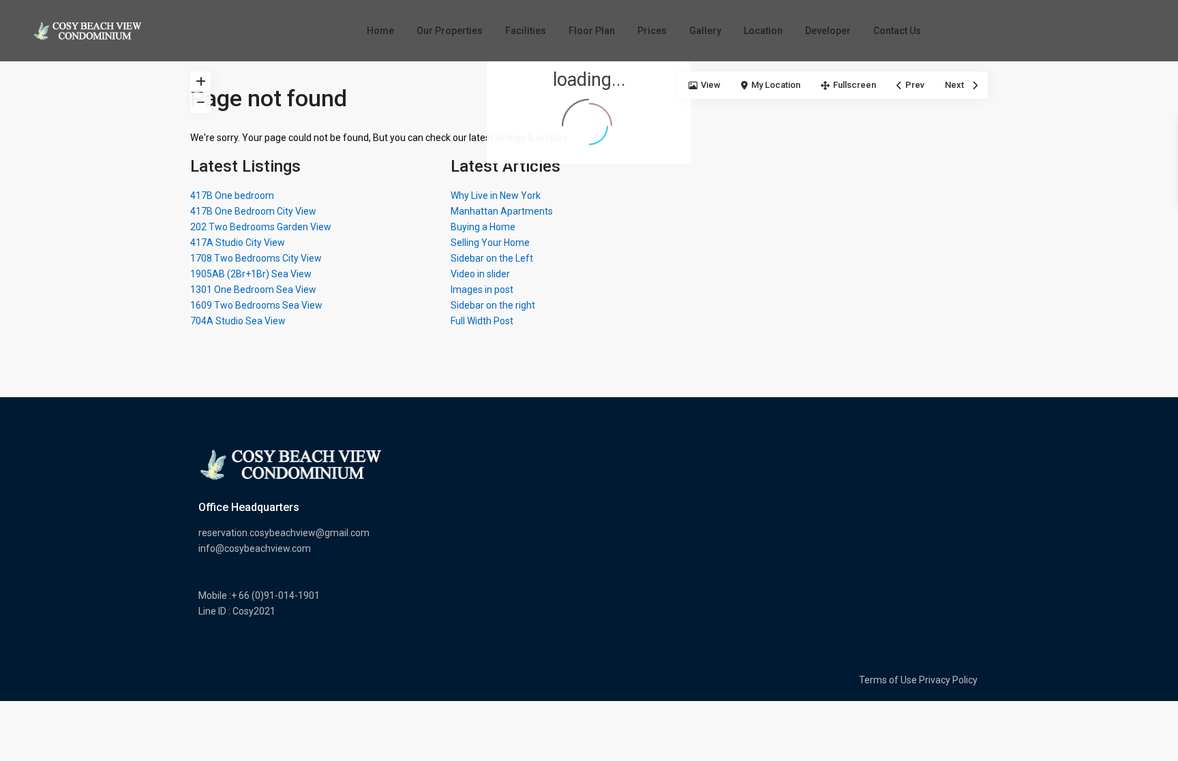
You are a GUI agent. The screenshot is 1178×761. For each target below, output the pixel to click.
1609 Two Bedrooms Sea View (256, 305)
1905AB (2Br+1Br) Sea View (251, 273)
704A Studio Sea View (238, 320)
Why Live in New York (496, 195)
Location (763, 30)
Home (380, 30)
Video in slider (480, 273)
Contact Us (897, 30)
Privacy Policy (948, 679)
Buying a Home (483, 226)
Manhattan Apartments (502, 211)
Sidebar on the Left (492, 258)
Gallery (705, 30)
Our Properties (450, 30)
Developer (828, 30)
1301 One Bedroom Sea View (253, 289)
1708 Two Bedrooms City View (256, 258)
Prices (652, 30)
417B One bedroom (232, 195)
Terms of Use (888, 679)
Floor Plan (592, 30)
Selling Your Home (490, 242)
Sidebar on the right (493, 305)
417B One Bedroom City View (253, 211)
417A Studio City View (237, 242)
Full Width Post (482, 320)
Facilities (525, 30)
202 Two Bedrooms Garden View (260, 226)
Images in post (482, 289)
